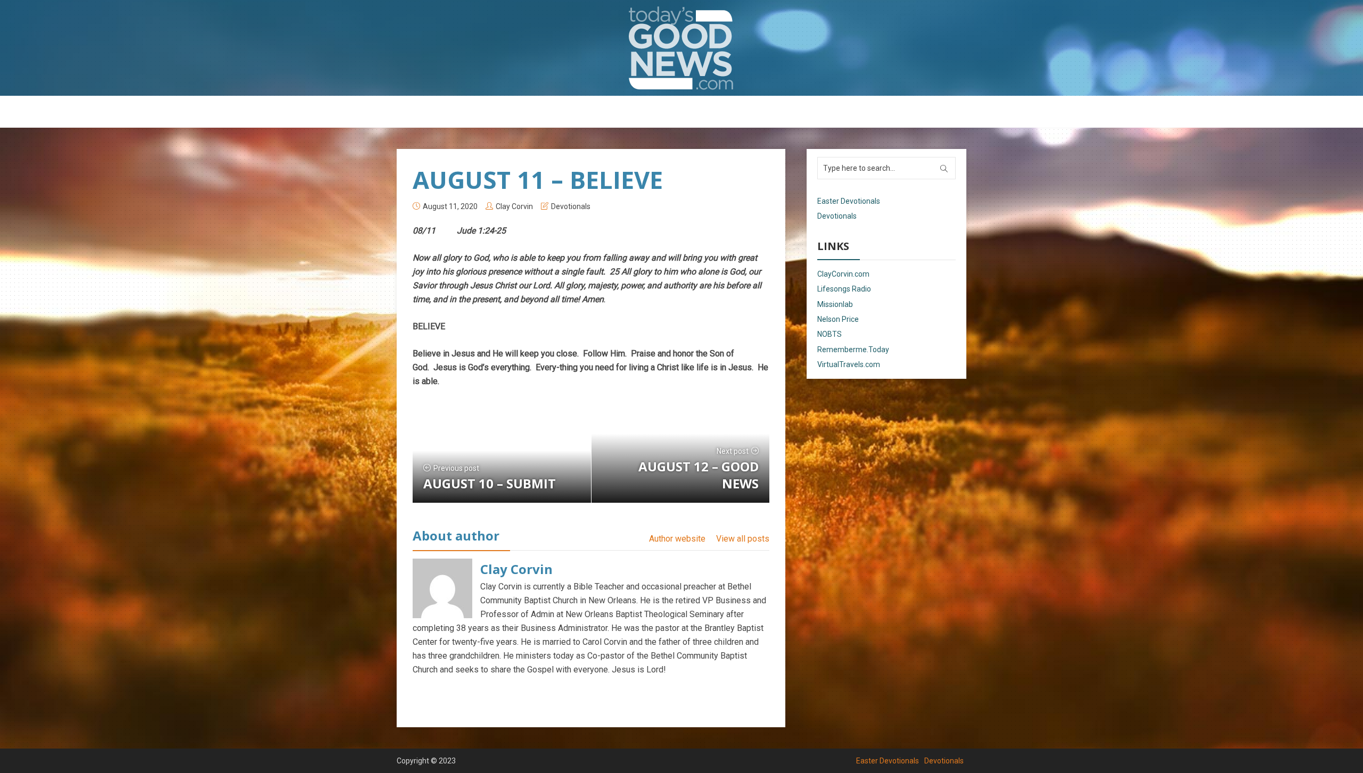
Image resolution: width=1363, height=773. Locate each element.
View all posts (742, 539)
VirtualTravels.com (848, 364)
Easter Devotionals (639, 112)
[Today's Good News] (681, 47)
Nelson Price (838, 319)
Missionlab (835, 304)
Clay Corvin (514, 206)
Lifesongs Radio (844, 289)
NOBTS (829, 334)
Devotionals (710, 112)
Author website (677, 539)
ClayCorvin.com (843, 274)
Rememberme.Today (853, 349)
